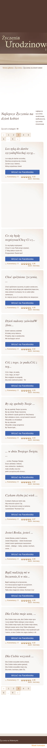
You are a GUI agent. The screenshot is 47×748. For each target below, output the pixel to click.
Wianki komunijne (38, 745)
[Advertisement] (23, 89)
